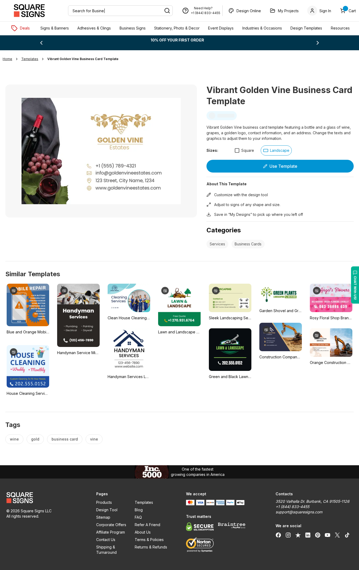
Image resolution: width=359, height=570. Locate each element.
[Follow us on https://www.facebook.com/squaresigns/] (278, 535)
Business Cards (248, 244)
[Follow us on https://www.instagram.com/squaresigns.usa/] (288, 535)
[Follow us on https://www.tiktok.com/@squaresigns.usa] (347, 535)
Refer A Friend (147, 524)
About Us (143, 532)
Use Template (283, 166)
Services (217, 244)
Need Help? (203, 8)
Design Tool (106, 510)
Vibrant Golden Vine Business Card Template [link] (83, 59)
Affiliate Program (110, 532)
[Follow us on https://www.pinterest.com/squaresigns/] (317, 535)
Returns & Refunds (151, 547)
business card (65, 439)
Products (104, 502)
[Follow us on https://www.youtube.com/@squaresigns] (327, 535)
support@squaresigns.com (299, 512)
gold (35, 439)
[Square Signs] (29, 10)
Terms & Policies (149, 539)
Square (247, 150)
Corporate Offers (111, 524)
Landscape (279, 150)
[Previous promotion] (41, 42)
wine (14, 439)
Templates (144, 502)
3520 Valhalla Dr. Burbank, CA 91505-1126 (312, 501)
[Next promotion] (317, 42)
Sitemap (103, 517)
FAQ (138, 517)
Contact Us (105, 539)
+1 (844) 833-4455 (205, 13)
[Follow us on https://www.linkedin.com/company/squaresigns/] (308, 535)
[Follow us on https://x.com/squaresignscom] (337, 535)
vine (94, 439)
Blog (139, 510)
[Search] (167, 10)
